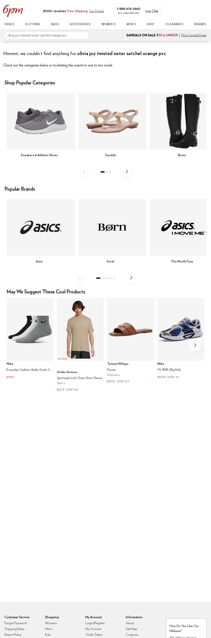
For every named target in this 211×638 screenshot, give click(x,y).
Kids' (151, 24)
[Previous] (84, 171)
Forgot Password (16, 623)
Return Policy (13, 635)
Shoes (9, 24)
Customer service (187, 10)
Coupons (132, 635)
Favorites (195, 10)
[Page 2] (107, 171)
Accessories (80, 24)
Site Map (131, 629)
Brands (200, 24)
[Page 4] (108, 278)
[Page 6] (114, 278)
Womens (51, 623)
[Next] (127, 171)
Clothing (32, 24)
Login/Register (95, 623)
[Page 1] (103, 171)
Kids (47, 635)
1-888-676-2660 (128, 8)
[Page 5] (111, 278)
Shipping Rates (14, 629)
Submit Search (84, 35)
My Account (178, 10)
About (130, 623)
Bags (55, 24)
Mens (48, 629)
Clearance (174, 24)
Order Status (93, 635)
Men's (131, 24)
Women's (109, 24)
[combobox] (46, 35)
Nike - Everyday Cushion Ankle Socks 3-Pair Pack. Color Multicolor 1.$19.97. (30, 339)
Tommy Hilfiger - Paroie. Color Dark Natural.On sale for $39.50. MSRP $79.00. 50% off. (130, 341)
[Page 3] (109, 171)
